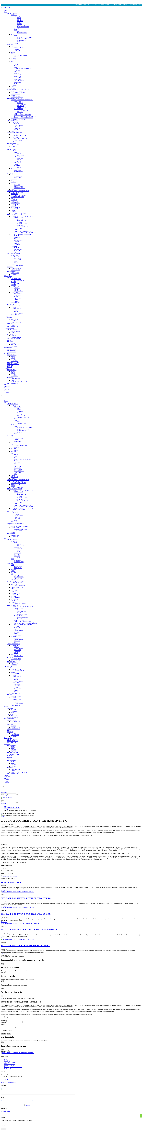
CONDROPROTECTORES (18, 195)
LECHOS (10, 267)
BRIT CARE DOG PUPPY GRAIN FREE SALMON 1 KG (26, 898)
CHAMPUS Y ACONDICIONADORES (22, 118)
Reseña (3, 1024)
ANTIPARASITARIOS (13, 253)
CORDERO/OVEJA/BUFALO (22, 68)
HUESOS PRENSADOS (20, 55)
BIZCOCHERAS (18, 298)
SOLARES (20, 112)
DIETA (19, 19)
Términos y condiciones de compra (13, 1067)
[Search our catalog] (17, 802)
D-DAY (19, 22)
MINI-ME (20, 158)
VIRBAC (13, 85)
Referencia (4, 824)
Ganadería (6, 368)
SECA (12, 34)
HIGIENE (13, 285)
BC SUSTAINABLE (23, 39)
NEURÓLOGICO (15, 203)
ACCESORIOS (15, 137)
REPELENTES (15, 144)
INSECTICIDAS (11, 143)
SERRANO (14, 61)
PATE (18, 31)
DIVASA (16, 241)
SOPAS (19, 167)
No (2, 972)
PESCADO (17, 70)
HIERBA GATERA (19, 188)
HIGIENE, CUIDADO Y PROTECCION (22, 100)
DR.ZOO (13, 58)
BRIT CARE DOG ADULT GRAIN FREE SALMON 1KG (25, 946)
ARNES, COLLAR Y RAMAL (19, 135)
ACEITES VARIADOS (17, 97)
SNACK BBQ (18, 79)
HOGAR (9, 367)
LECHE (13, 95)
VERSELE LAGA (19, 280)
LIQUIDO (17, 288)
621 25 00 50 (4, 1079)
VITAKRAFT (14, 86)
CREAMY (17, 185)
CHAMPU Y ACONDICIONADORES (21, 234)
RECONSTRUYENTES (17, 197)
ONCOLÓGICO (15, 207)
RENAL (13, 210)
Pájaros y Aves (8, 276)
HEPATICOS (14, 201)
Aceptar (3, 1129)
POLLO (16, 64)
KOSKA (13, 88)
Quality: (6, 1017)
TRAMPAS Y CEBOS (13, 364)
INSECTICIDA (15, 344)
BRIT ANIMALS (15, 331)
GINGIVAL (14, 200)
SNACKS (10, 44)
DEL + (12, 53)
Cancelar (3, 1033)
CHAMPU (17, 128)
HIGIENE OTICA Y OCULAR (22, 115)
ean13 (2, 870)
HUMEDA (14, 15)
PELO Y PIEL (14, 194)
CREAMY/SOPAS (19, 80)
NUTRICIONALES (16, 286)
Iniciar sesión (4, 792)
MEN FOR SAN (21, 104)
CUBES (19, 24)
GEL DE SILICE (15, 270)
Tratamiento (4, 1020)
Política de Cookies (9, 1065)
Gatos (5, 147)
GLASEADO (17, 77)
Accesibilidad (7, 1068)
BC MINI (19, 42)
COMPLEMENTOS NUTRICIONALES (18, 89)
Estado (3, 869)
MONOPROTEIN (22, 33)
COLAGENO (17, 74)
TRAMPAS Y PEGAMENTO (19, 382)
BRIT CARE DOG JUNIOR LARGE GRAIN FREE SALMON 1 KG (30, 930)
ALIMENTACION (12, 13)
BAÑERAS (17, 301)
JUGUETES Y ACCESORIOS (15, 132)
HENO (9, 340)
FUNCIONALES (18, 47)
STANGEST (20, 106)
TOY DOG (20, 21)
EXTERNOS (14, 122)
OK (2, 963)
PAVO (15, 83)
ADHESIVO (14, 361)
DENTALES (17, 50)
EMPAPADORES (22, 107)
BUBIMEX (17, 165)
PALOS (16, 297)
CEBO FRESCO (15, 379)
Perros (5, 12)
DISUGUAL (17, 16)
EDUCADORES (18, 101)
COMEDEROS (18, 295)
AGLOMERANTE (16, 268)
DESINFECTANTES (13, 362)
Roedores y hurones (9, 328)
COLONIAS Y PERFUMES (18, 119)
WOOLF (16, 28)
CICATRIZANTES (22, 110)
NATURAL (17, 71)
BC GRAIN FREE (22, 40)
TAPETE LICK (18, 140)
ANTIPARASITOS (12, 121)
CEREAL (13, 380)
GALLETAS (17, 76)
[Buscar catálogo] (17, 794)
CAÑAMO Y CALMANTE (18, 92)
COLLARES (17, 127)
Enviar (8, 1033)
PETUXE (16, 235)
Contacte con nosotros (10, 1062)
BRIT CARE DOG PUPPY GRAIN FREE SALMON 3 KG (26, 914)
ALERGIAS (14, 212)
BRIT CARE (20, 155)
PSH (15, 238)
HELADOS (17, 59)
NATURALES (15, 146)
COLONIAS (14, 246)
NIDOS (16, 300)
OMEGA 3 (13, 198)
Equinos (6, 316)
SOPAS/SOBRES (19, 186)
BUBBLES (20, 103)
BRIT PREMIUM (19, 171)
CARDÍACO (14, 204)
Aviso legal (7, 1061)
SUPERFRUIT (18, 176)
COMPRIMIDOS (18, 125)
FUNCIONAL (18, 177)
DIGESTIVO (14, 209)
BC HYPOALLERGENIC (24, 37)
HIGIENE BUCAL (19, 113)
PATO (15, 65)
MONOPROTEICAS (23, 27)
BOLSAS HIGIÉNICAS (20, 138)
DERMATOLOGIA (16, 322)
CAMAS (13, 141)
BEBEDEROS (18, 294)
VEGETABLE (21, 25)
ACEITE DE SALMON (17, 91)
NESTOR (16, 283)
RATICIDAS (10, 377)
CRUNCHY (17, 49)
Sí (4, 972)
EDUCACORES (18, 217)
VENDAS (10, 323)
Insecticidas (7, 353)
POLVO (16, 289)
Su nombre (4, 1022)
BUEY (16, 67)
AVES (9, 277)
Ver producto (4, 890)
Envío (5, 1059)
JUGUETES (14, 134)
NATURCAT (17, 162)
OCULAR (13, 206)
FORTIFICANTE (15, 94)
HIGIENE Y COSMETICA (14, 98)
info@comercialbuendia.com (8, 1082)
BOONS (16, 43)
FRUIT (19, 18)
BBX (12, 62)
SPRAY (16, 129)
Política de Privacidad (9, 1064)
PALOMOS (10, 304)
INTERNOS (14, 131)
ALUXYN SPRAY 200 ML (12, 882)
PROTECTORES (18, 109)
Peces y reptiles (8, 347)
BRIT (15, 30)
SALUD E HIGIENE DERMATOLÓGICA (25, 116)
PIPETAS (16, 124)
